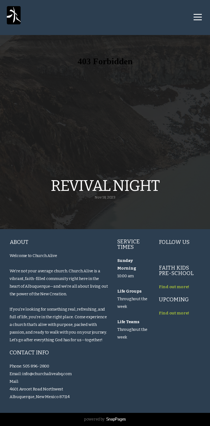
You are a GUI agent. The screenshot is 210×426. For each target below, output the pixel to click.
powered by (105, 419)
